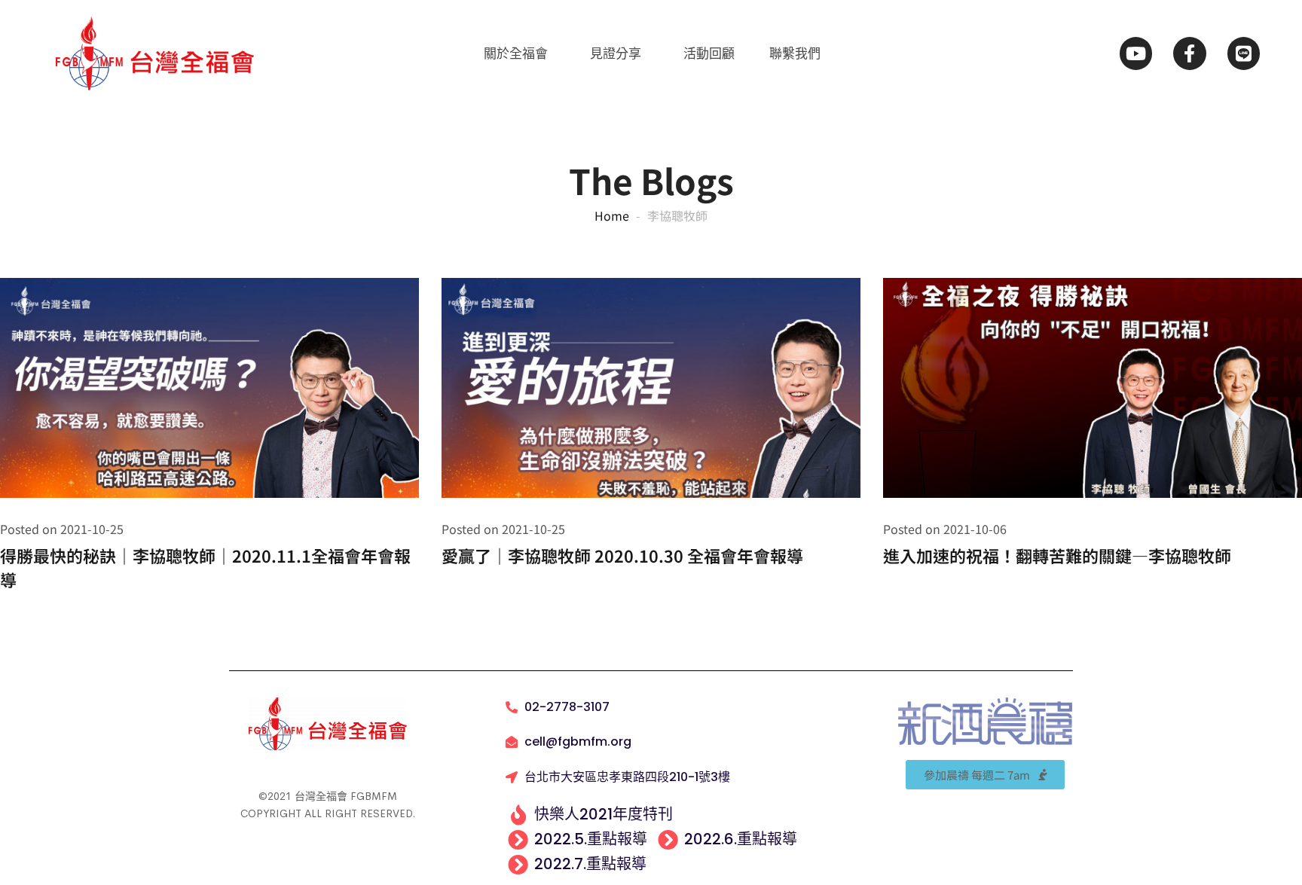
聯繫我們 (795, 53)
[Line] (1243, 53)
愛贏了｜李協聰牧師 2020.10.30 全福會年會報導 (622, 555)
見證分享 (615, 53)
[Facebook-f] (1189, 53)
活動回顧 (709, 53)
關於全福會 (516, 53)
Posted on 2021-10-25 (62, 529)
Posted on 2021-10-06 (945, 529)
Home (611, 215)
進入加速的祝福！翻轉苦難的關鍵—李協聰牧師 (1057, 555)
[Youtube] (1136, 53)
